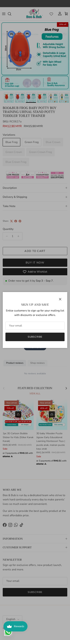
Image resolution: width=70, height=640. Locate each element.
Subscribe (35, 336)
